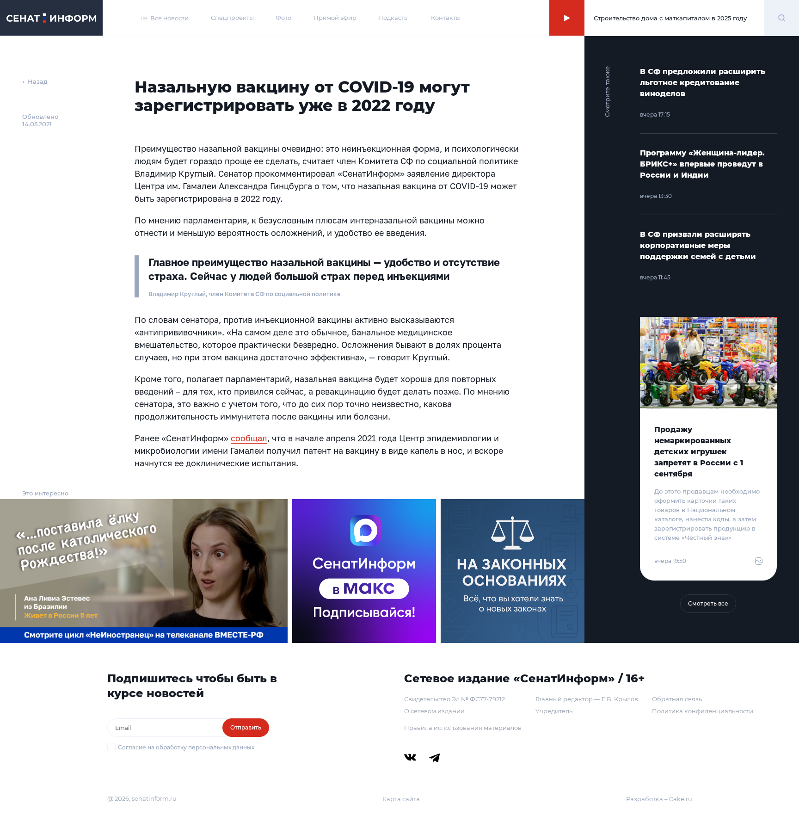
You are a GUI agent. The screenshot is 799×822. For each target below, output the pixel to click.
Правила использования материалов (463, 727)
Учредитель (553, 711)
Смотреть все (708, 603)
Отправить (245, 727)
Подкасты (393, 17)
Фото (283, 17)
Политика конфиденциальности (702, 711)
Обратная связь (677, 699)
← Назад (35, 81)
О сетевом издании (434, 711)
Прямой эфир (334, 17)
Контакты (446, 17)
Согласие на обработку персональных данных (186, 747)
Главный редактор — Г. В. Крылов (586, 699)
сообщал (249, 438)
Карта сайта (401, 799)
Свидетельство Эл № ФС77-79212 (454, 699)
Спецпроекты (232, 17)
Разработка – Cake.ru (659, 799)
